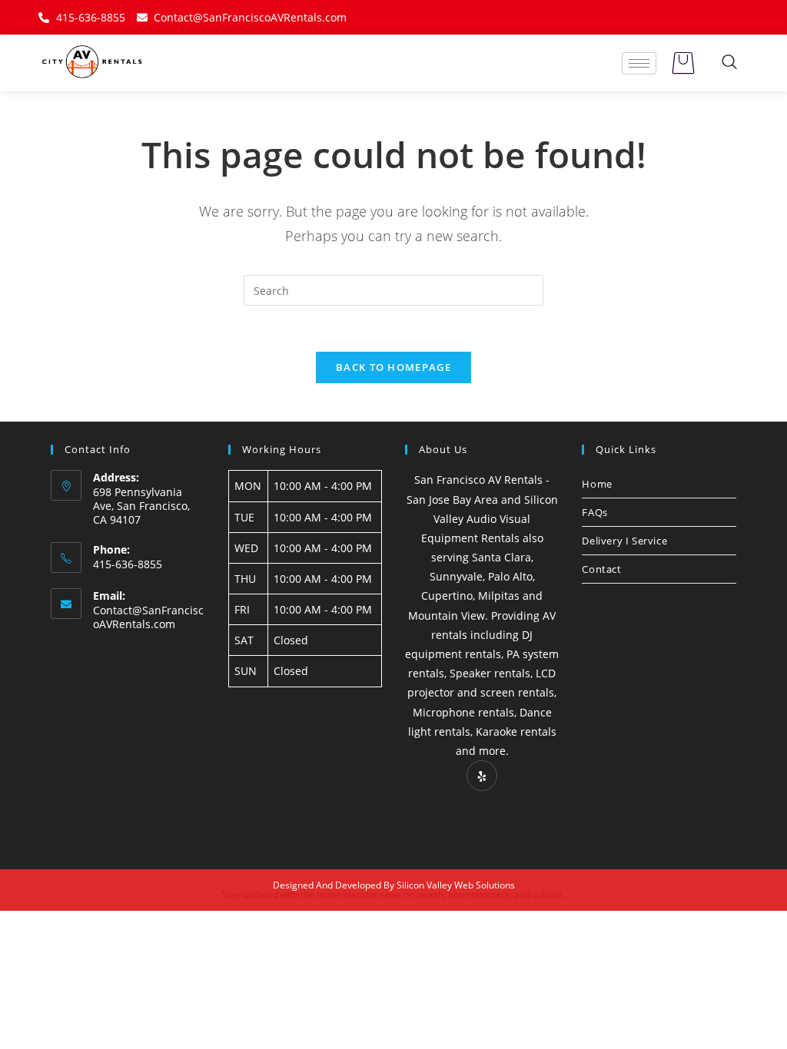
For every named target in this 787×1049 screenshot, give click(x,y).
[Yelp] (482, 775)
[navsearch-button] (729, 63)
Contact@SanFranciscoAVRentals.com (148, 617)
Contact (601, 569)
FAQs (594, 512)
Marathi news (372, 894)
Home (597, 484)
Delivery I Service (624, 541)
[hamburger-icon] (639, 63)
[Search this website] (393, 289)
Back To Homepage (393, 367)
